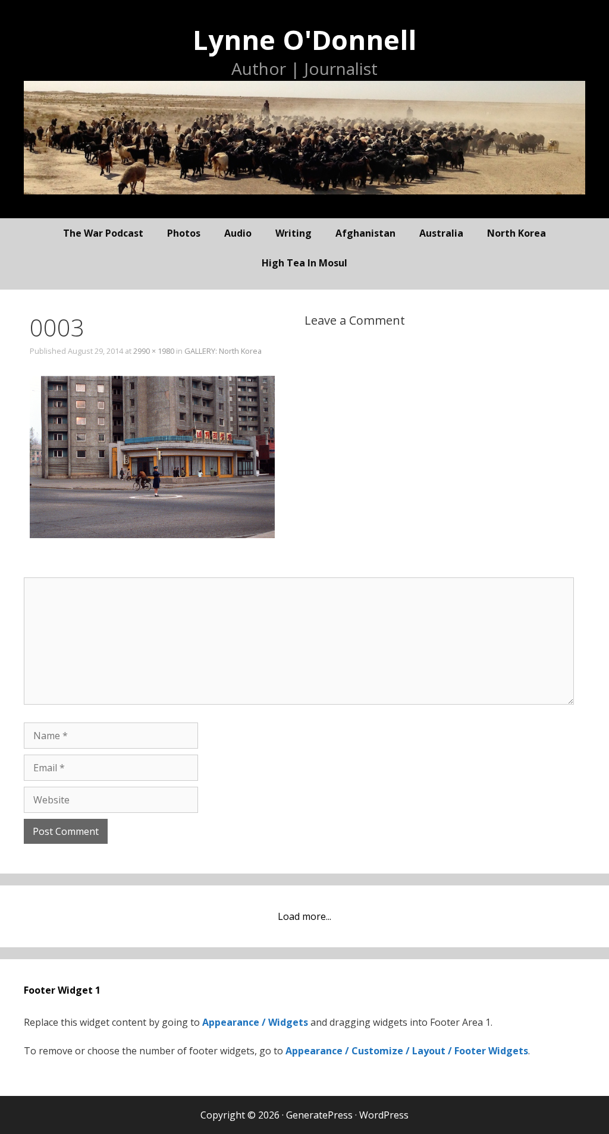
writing (293, 233)
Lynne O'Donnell (304, 39)
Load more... (304, 916)
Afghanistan (365, 233)
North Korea (516, 233)
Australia (441, 233)
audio (238, 233)
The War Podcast (103, 233)
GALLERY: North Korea (223, 350)
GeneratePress (319, 1115)
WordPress (384, 1115)
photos (183, 233)
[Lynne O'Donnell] (304, 136)
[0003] (152, 534)
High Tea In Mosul (304, 262)
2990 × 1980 (153, 350)
